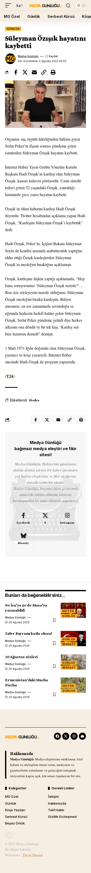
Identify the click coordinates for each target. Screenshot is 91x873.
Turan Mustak (32, 854)
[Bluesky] (23, 539)
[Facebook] (23, 519)
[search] (68, 5)
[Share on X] (25, 72)
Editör (68, 611)
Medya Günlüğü (28, 56)
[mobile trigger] (9, 5)
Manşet (69, 644)
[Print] (53, 72)
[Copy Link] (43, 72)
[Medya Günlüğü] (45, 5)
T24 (9, 376)
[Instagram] (67, 519)
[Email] (34, 72)
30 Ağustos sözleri (21, 657)
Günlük (13, 28)
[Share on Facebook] (15, 72)
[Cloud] (82, 736)
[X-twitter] (65, 736)
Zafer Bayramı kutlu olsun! (28, 633)
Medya (34, 400)
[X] (45, 519)
